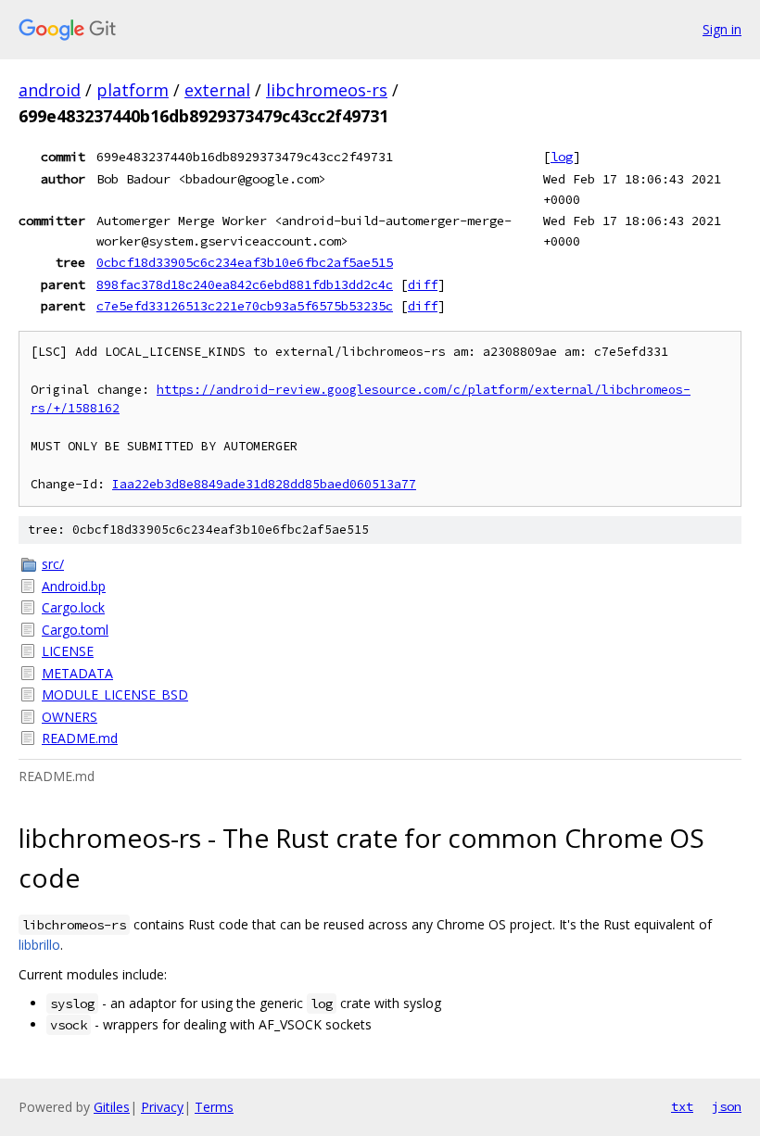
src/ (53, 564)
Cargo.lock (73, 607)
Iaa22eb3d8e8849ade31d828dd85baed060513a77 (264, 484)
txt (682, 1106)
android (50, 90)
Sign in (722, 29)
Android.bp (74, 586)
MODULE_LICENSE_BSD (115, 694)
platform (132, 90)
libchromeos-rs (326, 90)
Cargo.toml (75, 629)
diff (422, 284)
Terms (214, 1107)
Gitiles (112, 1107)
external (217, 90)
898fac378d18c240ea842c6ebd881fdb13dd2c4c (244, 284)
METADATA (77, 673)
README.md (80, 738)
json (726, 1106)
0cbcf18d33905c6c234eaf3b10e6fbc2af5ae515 (244, 262)
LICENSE (68, 651)
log (562, 156)
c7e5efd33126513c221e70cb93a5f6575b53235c (244, 305)
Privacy (162, 1107)
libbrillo (39, 944)
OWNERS (69, 717)
